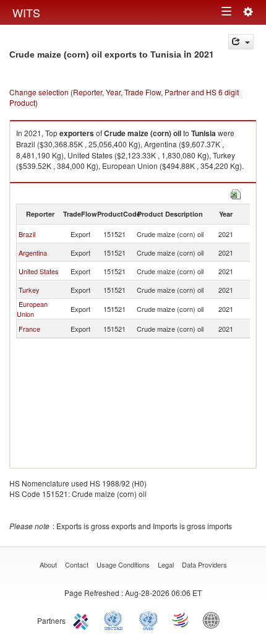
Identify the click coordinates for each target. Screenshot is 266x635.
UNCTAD (115, 619)
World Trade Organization (181, 619)
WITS (26, 12)
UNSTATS (148, 619)
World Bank (214, 619)
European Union (32, 309)
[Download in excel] (236, 193)
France (29, 329)
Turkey (29, 290)
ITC (83, 619)
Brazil (27, 234)
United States (39, 271)
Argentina (33, 252)
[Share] (241, 42)
